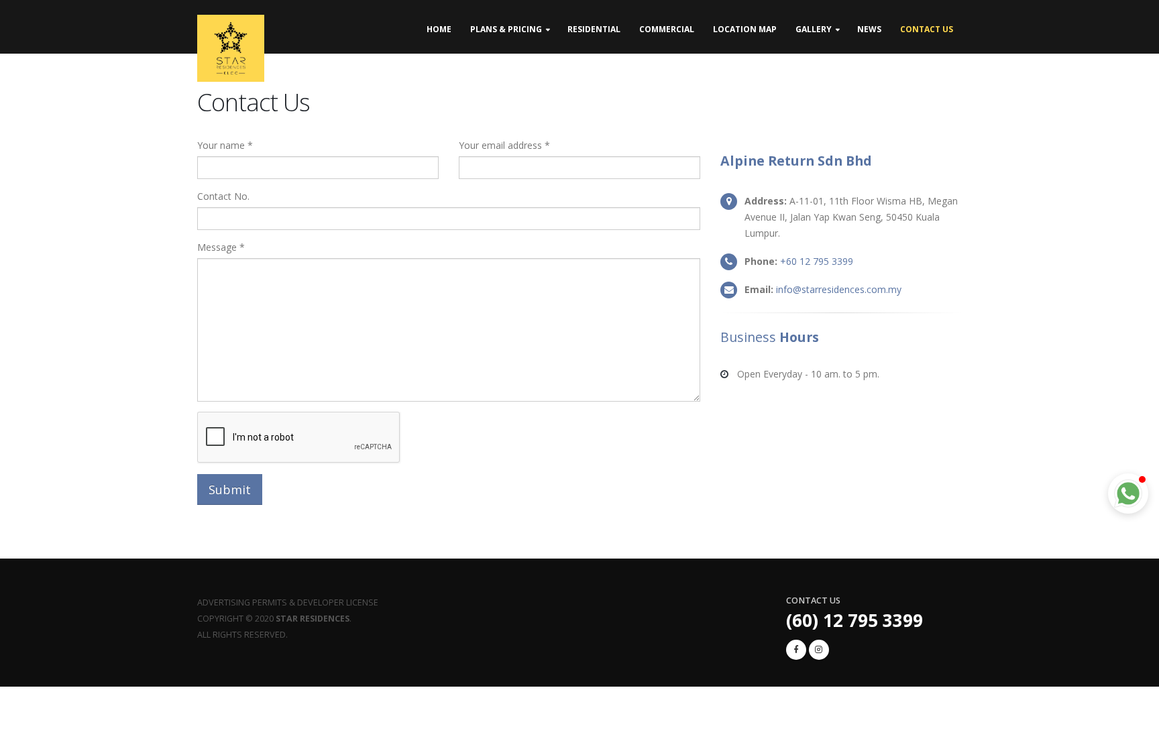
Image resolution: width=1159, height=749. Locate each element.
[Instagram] (819, 650)
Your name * (225, 145)
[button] (1128, 493)
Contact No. (223, 196)
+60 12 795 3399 (816, 261)
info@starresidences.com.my (838, 289)
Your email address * (504, 145)
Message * (221, 247)
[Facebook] (796, 650)
